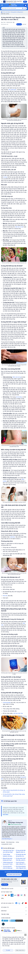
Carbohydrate (6, 702)
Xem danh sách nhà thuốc (14, 874)
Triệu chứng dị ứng (10, 842)
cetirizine (12, 537)
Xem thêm (5, 814)
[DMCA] (16, 920)
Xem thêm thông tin (6, 838)
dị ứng (5, 177)
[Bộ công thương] (4, 920)
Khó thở (5, 595)
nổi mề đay (19, 397)
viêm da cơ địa (19, 227)
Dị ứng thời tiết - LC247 (7, 844)
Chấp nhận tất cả (20, 950)
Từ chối (8, 950)
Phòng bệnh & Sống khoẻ (17, 12)
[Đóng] (1, 1)
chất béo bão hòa (18, 713)
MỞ (25, 1)
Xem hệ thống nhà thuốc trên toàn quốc (14, 871)
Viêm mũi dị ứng (16, 377)
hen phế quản (12, 89)
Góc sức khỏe (6, 12)
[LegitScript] (8, 924)
